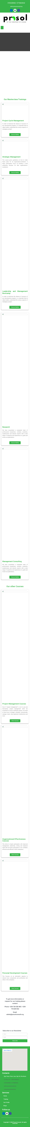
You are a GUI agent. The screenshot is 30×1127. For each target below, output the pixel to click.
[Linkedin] (11, 10)
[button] (2, 27)
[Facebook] (18, 10)
